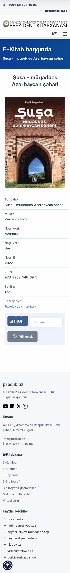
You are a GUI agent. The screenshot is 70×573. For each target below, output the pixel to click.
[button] (8, 565)
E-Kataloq (10, 462)
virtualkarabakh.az (20, 551)
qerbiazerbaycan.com (22, 557)
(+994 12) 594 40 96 (22, 5)
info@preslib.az (55, 10)
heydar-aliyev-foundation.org (28, 532)
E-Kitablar (10, 469)
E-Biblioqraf (11, 481)
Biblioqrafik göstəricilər (19, 488)
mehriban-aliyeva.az (21, 525)
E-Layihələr (10, 475)
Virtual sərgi (11, 500)
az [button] (54, 34)
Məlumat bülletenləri (17, 494)
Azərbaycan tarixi (19, 306)
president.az (16, 519)
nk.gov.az (14, 544)
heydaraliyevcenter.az (23, 538)
